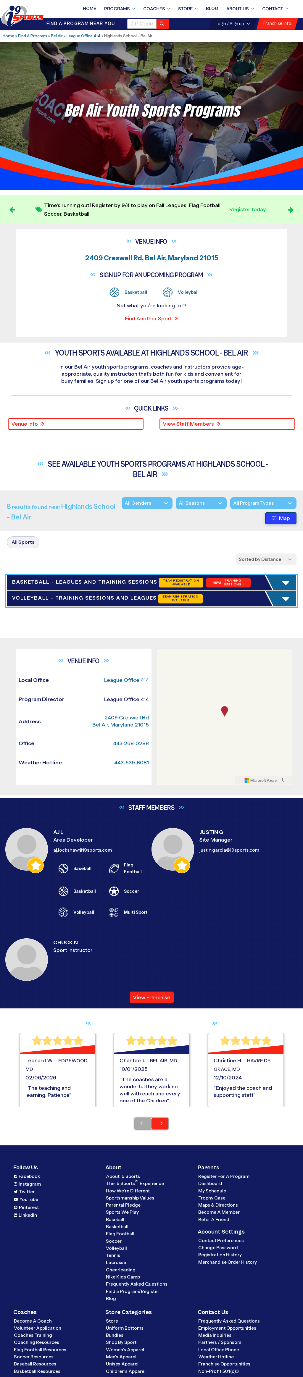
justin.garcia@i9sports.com (229, 1354)
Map (284, 518)
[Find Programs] (163, 24)
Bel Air (57, 35)
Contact (272, 9)
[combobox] (233, 503)
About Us (237, 9)
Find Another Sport (148, 318)
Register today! (248, 209)
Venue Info (24, 424)
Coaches (154, 9)
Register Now (42, 718)
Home (89, 8)
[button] (62, 738)
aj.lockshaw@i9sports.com (82, 1354)
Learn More (184, 668)
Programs (117, 9)
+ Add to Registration (239, 678)
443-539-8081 (131, 1266)
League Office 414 (83, 35)
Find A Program (32, 35)
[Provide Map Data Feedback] (285, 1284)
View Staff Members (188, 424)
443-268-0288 (131, 1247)
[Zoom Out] (164, 1167)
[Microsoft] (260, 1284)
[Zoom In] (164, 1158)
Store (185, 9)
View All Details (43, 738)
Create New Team (48, 761)
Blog (212, 8)
